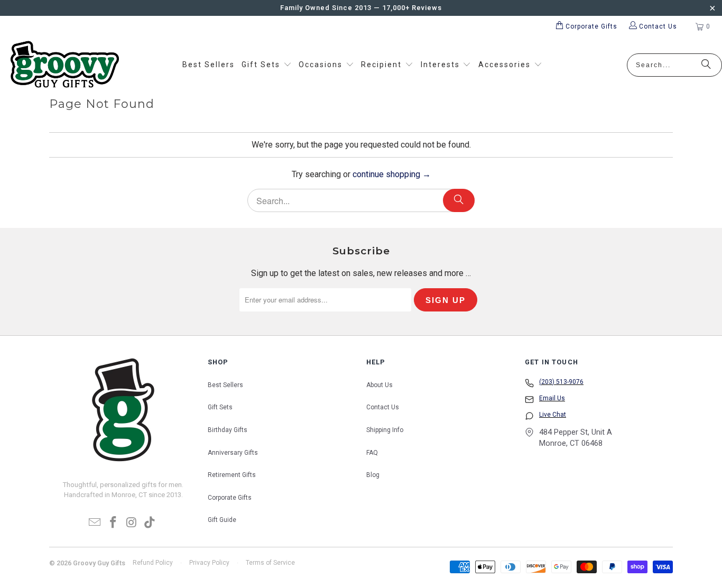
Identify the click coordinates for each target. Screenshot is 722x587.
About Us (379, 385)
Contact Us (382, 407)
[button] (267, 65)
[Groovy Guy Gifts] (65, 65)
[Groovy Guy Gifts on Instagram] (132, 523)
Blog (372, 475)
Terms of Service (270, 562)
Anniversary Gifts (233, 452)
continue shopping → (392, 174)
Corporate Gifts (230, 497)
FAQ (372, 452)
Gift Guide (222, 520)
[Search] (706, 65)
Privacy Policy (209, 562)
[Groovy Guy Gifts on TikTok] (150, 523)
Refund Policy (153, 562)
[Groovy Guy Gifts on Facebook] (114, 523)
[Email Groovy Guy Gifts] (95, 523)
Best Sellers (225, 385)
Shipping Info (384, 430)
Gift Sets (220, 407)
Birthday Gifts (227, 430)
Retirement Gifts (232, 475)
